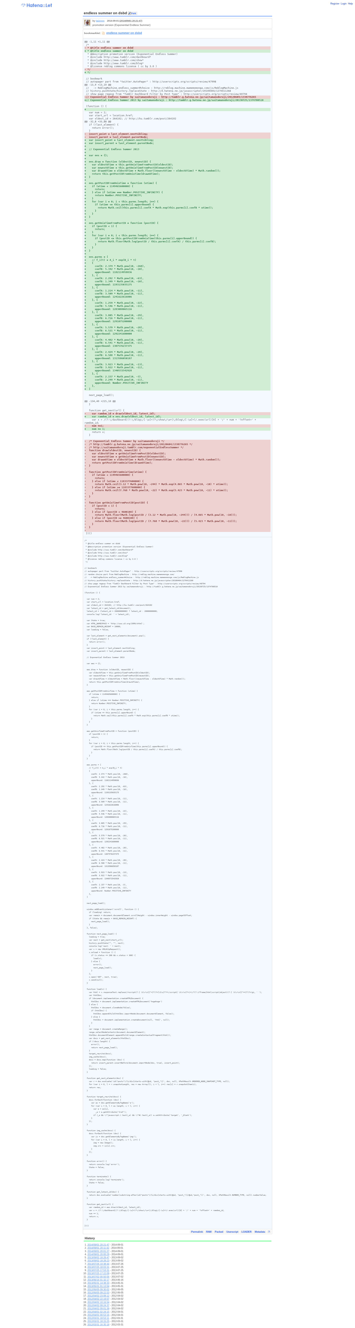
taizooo (100, 20)
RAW (209, 1231)
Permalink (197, 1231)
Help (350, 3)
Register (334, 3)
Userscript (232, 1231)
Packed (219, 1231)
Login (343, 3)
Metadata (260, 1231)
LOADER (246, 1231)
